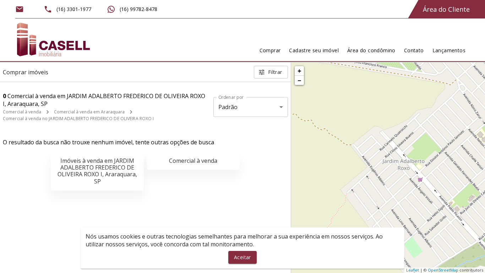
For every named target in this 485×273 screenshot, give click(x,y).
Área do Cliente (446, 9)
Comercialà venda (193, 161)
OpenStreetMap (443, 270)
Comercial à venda (22, 112)
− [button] (299, 80)
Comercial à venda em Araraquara (89, 112)
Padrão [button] (228, 107)
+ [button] (299, 70)
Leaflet (412, 270)
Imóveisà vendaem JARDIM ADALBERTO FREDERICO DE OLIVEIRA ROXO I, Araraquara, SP (97, 171)
